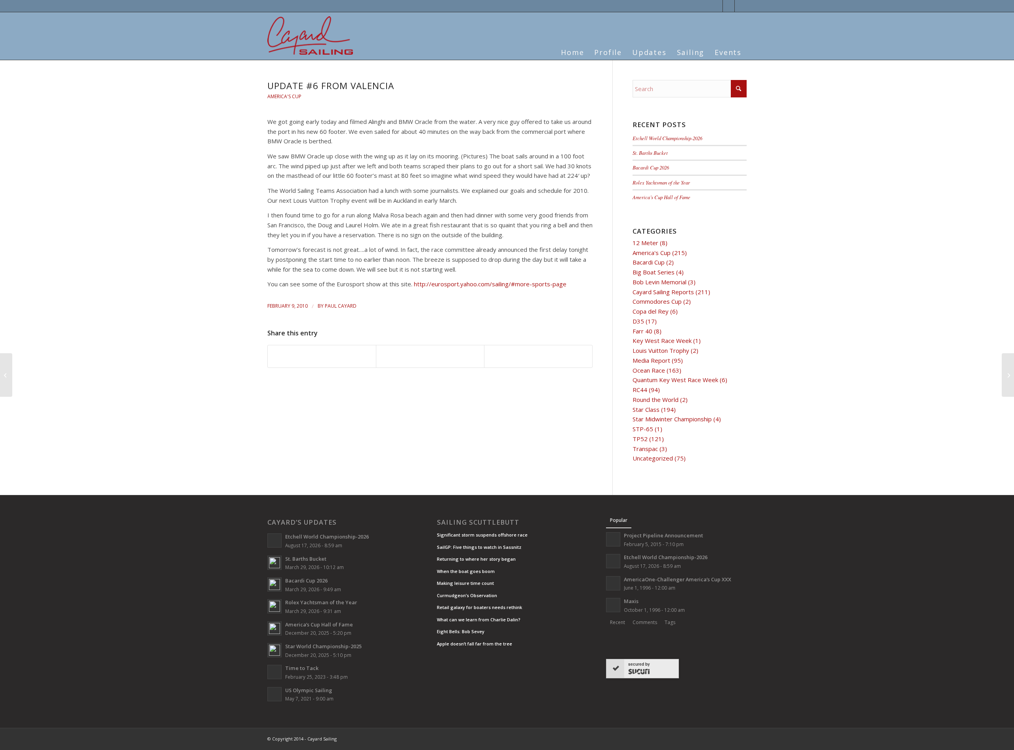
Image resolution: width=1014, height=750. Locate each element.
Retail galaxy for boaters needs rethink (479, 607)
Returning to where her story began (476, 559)
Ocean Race (649, 370)
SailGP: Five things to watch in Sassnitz (479, 547)
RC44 (640, 390)
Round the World (656, 400)
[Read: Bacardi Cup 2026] (274, 584)
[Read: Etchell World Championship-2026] (274, 540)
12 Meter (645, 243)
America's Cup (284, 96)
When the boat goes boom (466, 571)
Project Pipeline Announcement (663, 535)
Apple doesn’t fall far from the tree (474, 644)
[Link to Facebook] (728, 6)
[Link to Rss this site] (741, 6)
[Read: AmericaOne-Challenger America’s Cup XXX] (613, 583)
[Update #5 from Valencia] (6, 375)
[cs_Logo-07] (310, 35)
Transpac (645, 449)
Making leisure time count (465, 583)
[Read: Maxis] (613, 605)
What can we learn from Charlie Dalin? (478, 619)
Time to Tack (301, 668)
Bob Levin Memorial (659, 282)
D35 (638, 321)
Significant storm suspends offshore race (482, 535)
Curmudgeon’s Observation (467, 595)
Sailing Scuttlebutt (478, 522)
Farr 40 (642, 331)
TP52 (640, 439)
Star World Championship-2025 (323, 646)
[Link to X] (716, 6)
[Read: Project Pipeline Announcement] (613, 539)
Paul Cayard (340, 306)
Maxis (631, 601)
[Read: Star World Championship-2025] (274, 650)
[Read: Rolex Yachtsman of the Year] (274, 606)
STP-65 (643, 429)
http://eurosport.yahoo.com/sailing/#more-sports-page (490, 284)
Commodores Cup (657, 301)
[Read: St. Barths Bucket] (274, 563)
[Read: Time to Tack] (274, 672)
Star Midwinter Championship (672, 419)
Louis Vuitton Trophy (661, 350)
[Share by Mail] (538, 356)
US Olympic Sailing (308, 690)
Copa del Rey (651, 311)
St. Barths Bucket (650, 152)
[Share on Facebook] (322, 356)
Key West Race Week (662, 341)
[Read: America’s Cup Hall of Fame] (274, 628)
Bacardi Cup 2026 (651, 167)
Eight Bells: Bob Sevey (460, 631)
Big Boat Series (654, 272)
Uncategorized (653, 458)
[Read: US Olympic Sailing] (274, 694)
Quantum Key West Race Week (675, 380)
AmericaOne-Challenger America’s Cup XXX (677, 579)
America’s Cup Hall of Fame (661, 197)
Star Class (646, 409)
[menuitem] (572, 47)
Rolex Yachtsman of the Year (661, 182)
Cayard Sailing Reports (663, 292)
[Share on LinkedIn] (430, 356)
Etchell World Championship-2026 (667, 138)
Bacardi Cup (649, 262)
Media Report (651, 360)
